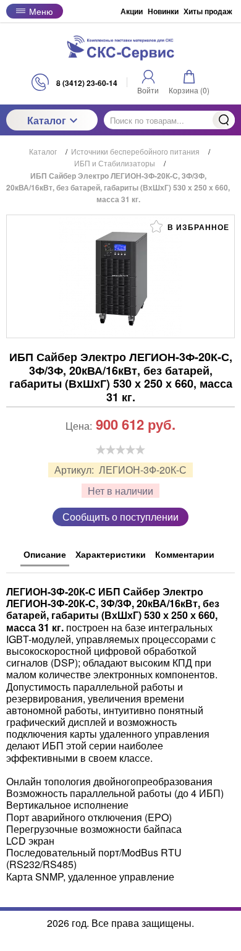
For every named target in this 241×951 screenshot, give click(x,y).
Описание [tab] (44, 554)
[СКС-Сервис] (120, 48)
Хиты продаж (208, 11)
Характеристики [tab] (110, 554)
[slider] (120, 449)
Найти (224, 120)
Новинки (163, 11)
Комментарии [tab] (184, 554)
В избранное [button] (197, 226)
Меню (41, 11)
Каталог (46, 120)
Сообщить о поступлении (120, 517)
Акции (131, 11)
